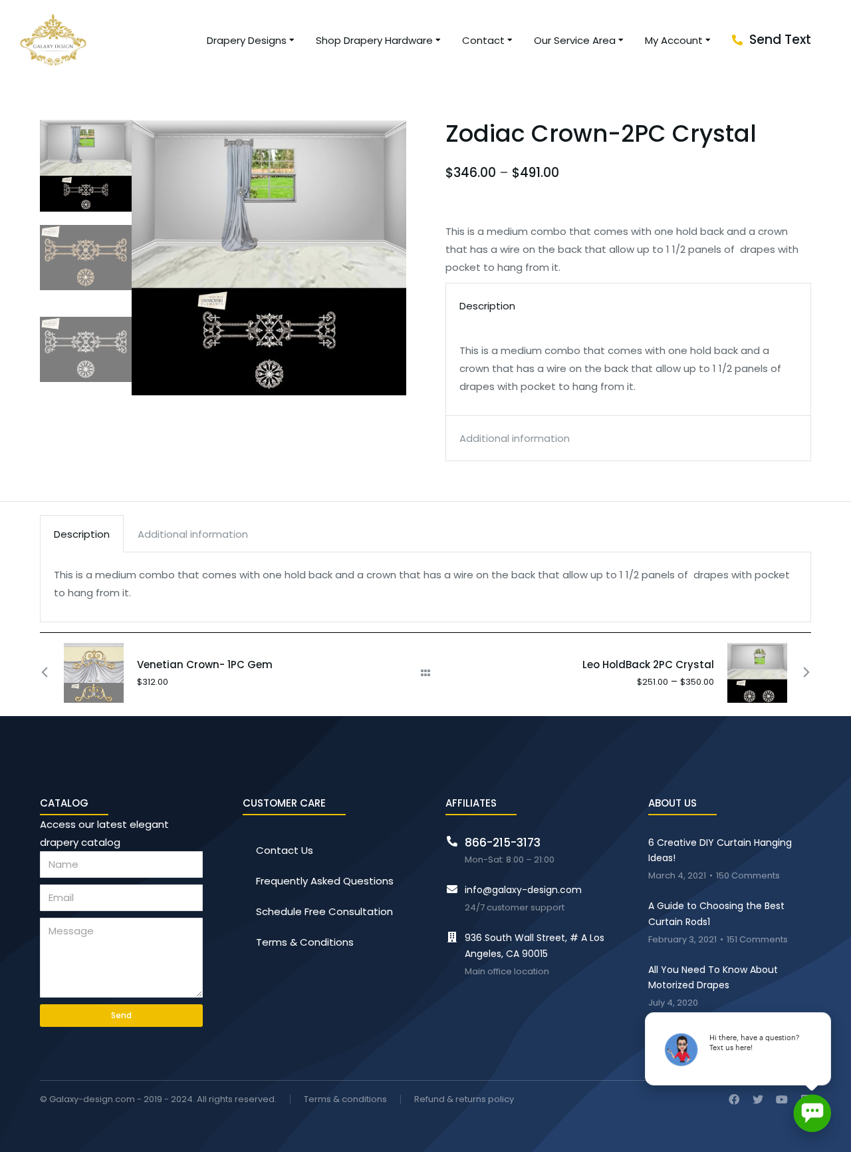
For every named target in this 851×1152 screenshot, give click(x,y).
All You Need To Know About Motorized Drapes (713, 977)
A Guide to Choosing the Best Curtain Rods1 (716, 913)
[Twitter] (758, 1099)
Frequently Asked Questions (325, 881)
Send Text (780, 40)
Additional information (193, 534)
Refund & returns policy (464, 1099)
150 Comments (748, 876)
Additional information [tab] (514, 438)
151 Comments (757, 940)
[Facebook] (734, 1099)
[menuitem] (251, 40)
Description (82, 534)
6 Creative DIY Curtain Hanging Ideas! (720, 850)
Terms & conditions (345, 1099)
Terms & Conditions (305, 942)
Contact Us (284, 850)
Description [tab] (487, 306)
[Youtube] (782, 1099)
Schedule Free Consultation (324, 911)
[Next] (799, 673)
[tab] (82, 533)
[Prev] (52, 673)
